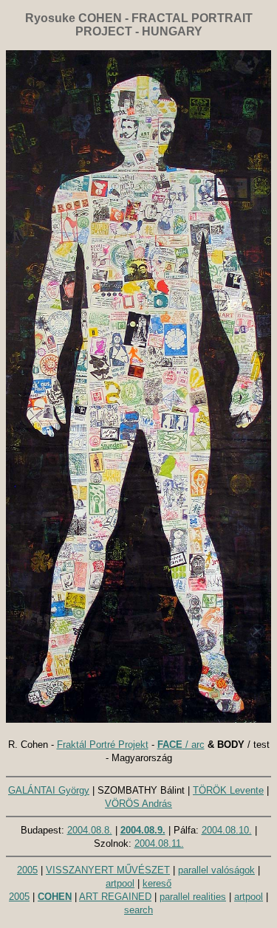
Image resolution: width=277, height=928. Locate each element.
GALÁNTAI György (48, 790)
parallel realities (193, 896)
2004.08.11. (159, 843)
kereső (157, 883)
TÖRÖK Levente (228, 790)
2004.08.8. (89, 830)
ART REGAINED (115, 896)
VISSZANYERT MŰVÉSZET (108, 870)
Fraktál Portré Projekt (102, 744)
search (138, 909)
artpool (120, 883)
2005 (27, 870)
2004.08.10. (227, 830)
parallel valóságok (216, 870)
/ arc (181, 744)
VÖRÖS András (138, 803)
